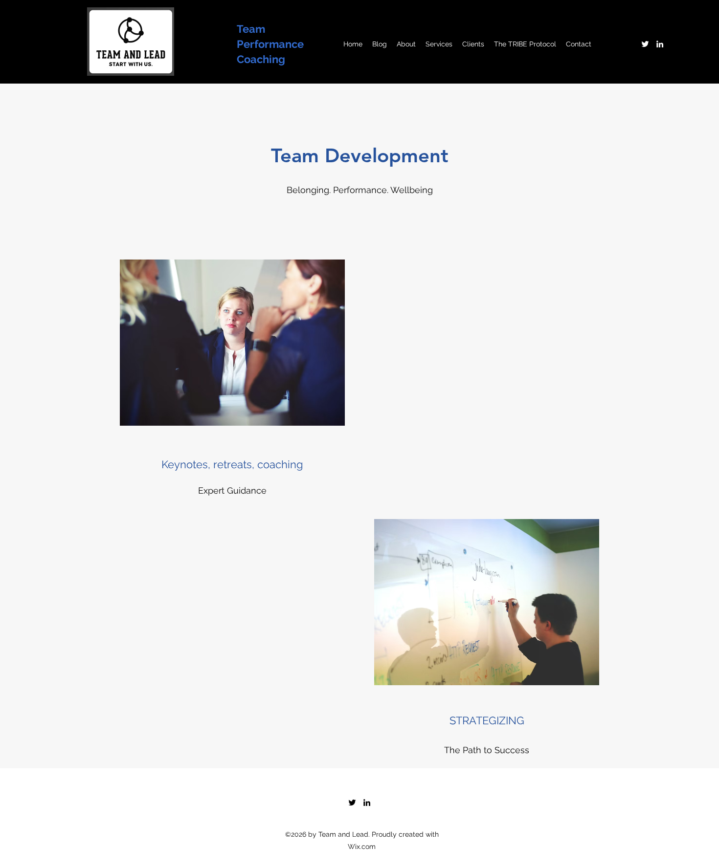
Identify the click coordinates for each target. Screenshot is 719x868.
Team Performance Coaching (270, 43)
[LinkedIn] (660, 44)
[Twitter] (645, 44)
